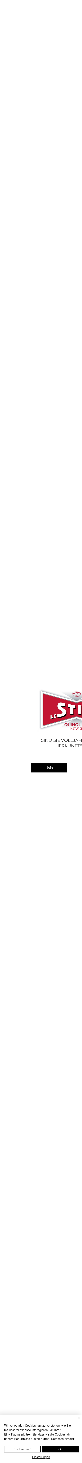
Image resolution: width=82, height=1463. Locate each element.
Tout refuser (22, 1449)
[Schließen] (76, 1420)
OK (60, 1449)
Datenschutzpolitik (63, 1439)
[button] (49, 767)
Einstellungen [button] (41, 1457)
